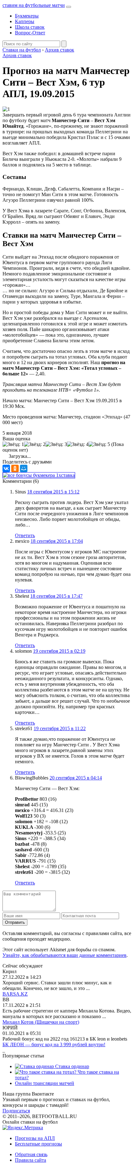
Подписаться (16, 1110)
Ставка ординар (71, 1066)
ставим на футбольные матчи (33, 5)
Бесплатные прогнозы (38, 1143)
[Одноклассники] (15, 468)
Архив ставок (17, 55)
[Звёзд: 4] (78, 444)
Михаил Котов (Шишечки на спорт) (40, 1022)
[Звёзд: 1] (13, 444)
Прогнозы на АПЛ (35, 1138)
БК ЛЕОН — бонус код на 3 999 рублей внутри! (53, 1044)
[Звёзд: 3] (56, 444)
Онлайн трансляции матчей (44, 1083)
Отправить (15, 922)
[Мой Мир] (23, 468)
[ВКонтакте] (6, 468)
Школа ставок (30, 27)
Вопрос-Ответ (30, 32)
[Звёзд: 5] (99, 444)
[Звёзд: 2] (34, 444)
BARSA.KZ (15, 994)
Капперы (24, 21)
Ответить (25, 535)
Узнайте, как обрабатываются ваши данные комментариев (64, 955)
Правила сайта (30, 1160)
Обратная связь (31, 1154)
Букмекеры (27, 15)
